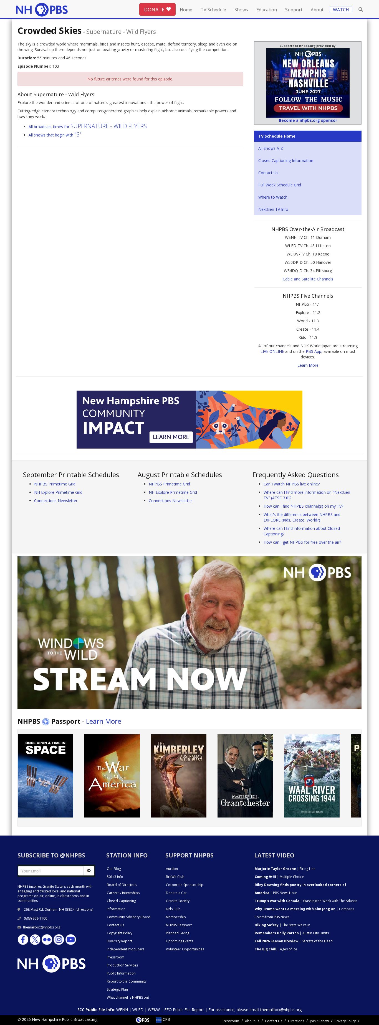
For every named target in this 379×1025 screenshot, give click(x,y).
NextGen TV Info (273, 209)
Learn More (308, 365)
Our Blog (114, 868)
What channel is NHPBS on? (128, 997)
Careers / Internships (123, 892)
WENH (122, 1009)
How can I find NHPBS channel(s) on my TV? (303, 506)
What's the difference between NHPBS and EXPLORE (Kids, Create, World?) (302, 517)
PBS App (313, 351)
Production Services (122, 965)
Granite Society (178, 901)
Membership (176, 917)
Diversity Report (119, 941)
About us (252, 1021)
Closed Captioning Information (285, 160)
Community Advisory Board (128, 917)
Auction (172, 868)
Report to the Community (126, 981)
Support (293, 10)
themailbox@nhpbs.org (41, 927)
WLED (137, 1009)
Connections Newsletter (55, 500)
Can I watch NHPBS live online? (292, 484)
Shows (241, 10)
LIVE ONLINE (272, 351)
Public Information (121, 973)
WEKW (154, 1009)
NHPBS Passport (179, 925)
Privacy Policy (345, 1021)
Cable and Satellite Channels (308, 279)
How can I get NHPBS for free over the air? (302, 542)
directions (84, 909)
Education (266, 10)
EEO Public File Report (184, 1009)
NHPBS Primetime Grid (54, 484)
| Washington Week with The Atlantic (306, 901)
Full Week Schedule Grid (279, 185)
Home (186, 10)
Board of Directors (122, 884)
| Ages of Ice (276, 949)
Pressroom (115, 957)
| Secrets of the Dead (294, 941)
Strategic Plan (117, 989)
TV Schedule (213, 10)
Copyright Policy (119, 933)
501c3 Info (115, 876)
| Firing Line (285, 868)
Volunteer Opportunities (185, 949)
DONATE (155, 9)
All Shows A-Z (270, 148)
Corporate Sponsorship (184, 884)
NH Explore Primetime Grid (58, 492)
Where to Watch (272, 197)
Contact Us (268, 172)
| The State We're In (282, 925)
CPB (165, 1019)
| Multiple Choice (279, 876)
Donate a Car (176, 892)
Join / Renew (319, 1021)
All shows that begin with (55, 135)
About (317, 10)
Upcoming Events (179, 941)
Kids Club (173, 909)
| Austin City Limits (292, 933)
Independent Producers (125, 949)
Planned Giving (177, 933)
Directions (296, 1021)
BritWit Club (175, 876)
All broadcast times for (88, 126)
